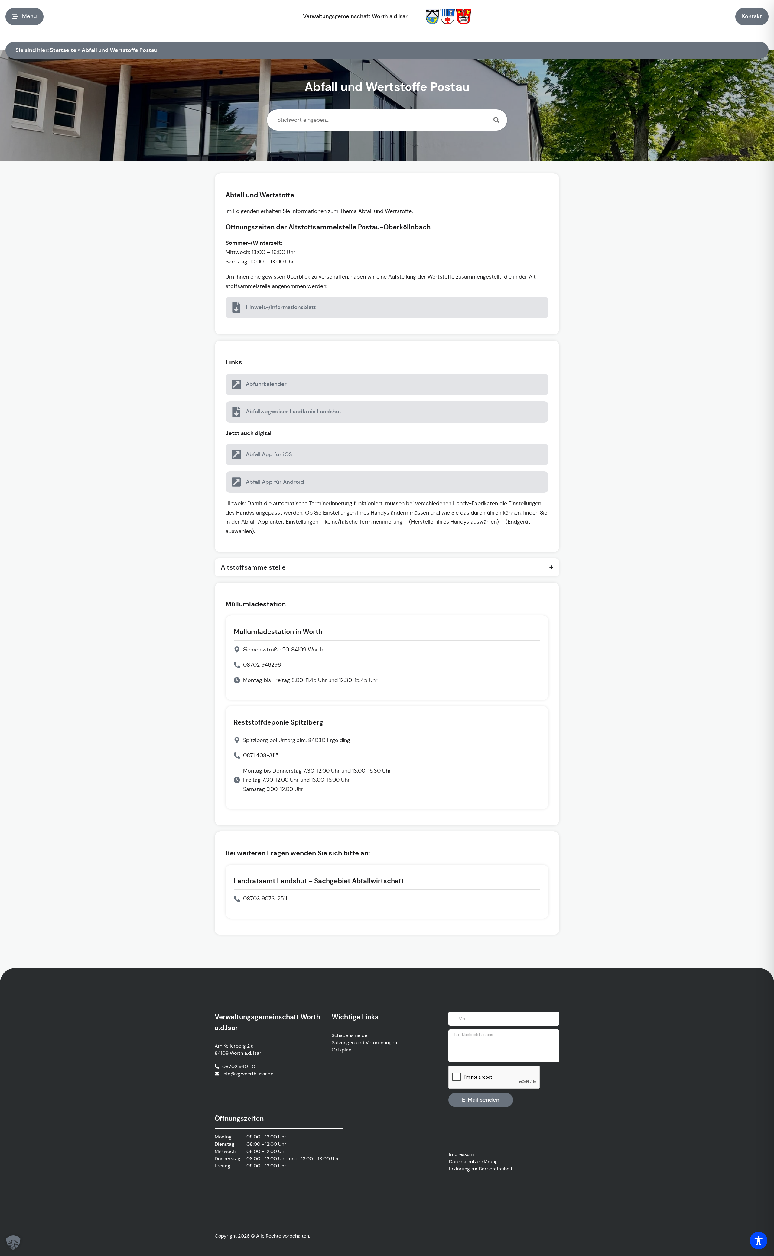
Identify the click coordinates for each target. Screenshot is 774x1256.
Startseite (63, 50)
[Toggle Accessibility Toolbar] (758, 1240)
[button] (13, 1242)
